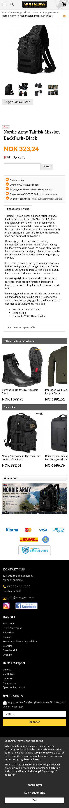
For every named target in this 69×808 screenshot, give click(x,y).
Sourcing (8, 646)
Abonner (34, 722)
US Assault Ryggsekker (44, 12)
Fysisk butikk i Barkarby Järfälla (46, 199)
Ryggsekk (22, 12)
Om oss (7, 637)
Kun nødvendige (34, 793)
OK (35, 800)
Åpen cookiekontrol (14, 688)
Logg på (7, 655)
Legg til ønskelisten (17, 102)
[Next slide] (64, 375)
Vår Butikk (8, 674)
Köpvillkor (8, 633)
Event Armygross (12, 628)
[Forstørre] (34, 50)
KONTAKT (8, 624)
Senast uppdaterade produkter (20, 642)
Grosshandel (10, 650)
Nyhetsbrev (9, 683)
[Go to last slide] (5, 375)
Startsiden (8, 12)
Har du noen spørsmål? (21, 328)
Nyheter (7, 679)
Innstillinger (34, 785)
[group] (22, 374)
